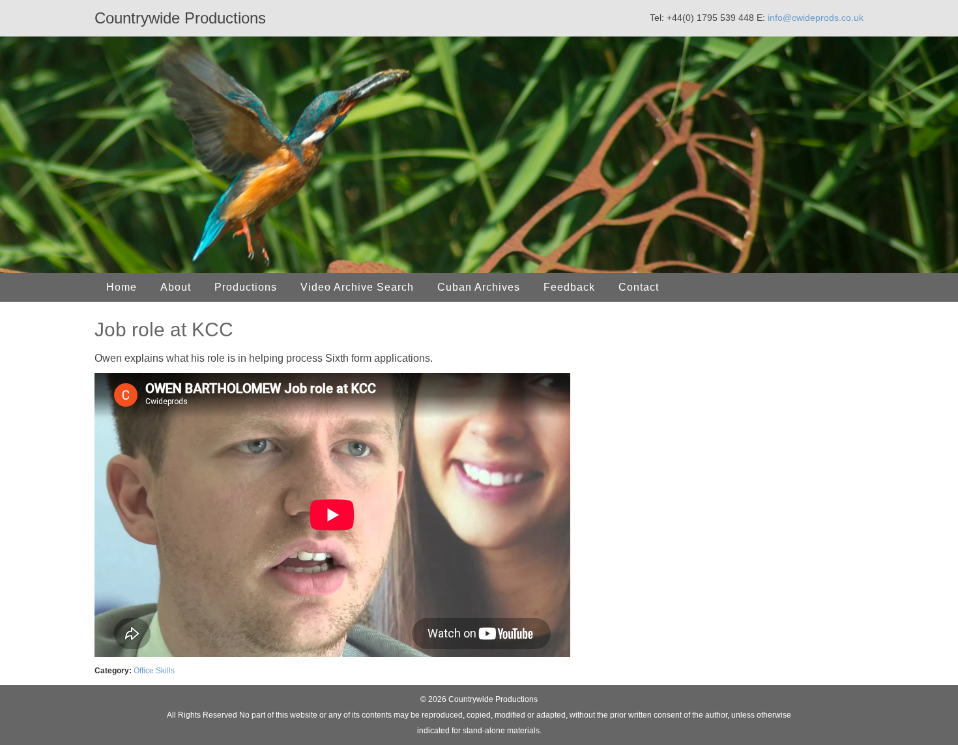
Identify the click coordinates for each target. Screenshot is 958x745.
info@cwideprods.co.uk (816, 17)
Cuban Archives (478, 287)
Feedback (569, 287)
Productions (245, 287)
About (175, 287)
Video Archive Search (357, 287)
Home (121, 287)
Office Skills (154, 670)
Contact (638, 287)
